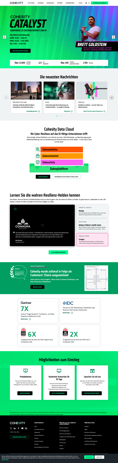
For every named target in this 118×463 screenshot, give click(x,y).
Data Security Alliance (65, 434)
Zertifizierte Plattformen (90, 441)
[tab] (92, 211)
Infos (35, 426)
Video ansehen (43, 177)
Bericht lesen (37, 287)
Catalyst (61, 448)
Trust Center (62, 442)
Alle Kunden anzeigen (58, 252)
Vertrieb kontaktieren (91, 393)
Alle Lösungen (88, 438)
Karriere (36, 438)
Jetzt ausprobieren (58, 393)
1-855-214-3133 (14, 432)
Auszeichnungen (38, 441)
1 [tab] (56, 116)
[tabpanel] (59, 37)
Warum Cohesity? (64, 428)
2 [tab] (59, 116)
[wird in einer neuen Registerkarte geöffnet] (11, 428)
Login (80, 3)
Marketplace (62, 439)
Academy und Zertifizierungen (67, 437)
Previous (4, 37)
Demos (61, 445)
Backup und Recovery (90, 432)
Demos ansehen (25, 393)
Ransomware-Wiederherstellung (93, 435)
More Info (99, 457)
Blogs (85, 429)
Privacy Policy (5, 459)
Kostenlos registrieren (20, 51)
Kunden (36, 444)
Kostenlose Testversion (99, 3)
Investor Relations (39, 435)
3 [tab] (61, 116)
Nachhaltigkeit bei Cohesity (41, 447)
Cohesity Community (89, 444)
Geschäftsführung (39, 429)
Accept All (89, 457)
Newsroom (37, 432)
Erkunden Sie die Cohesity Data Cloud (66, 177)
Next (113, 37)
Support (86, 426)
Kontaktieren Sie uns (19, 437)
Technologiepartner (64, 431)
